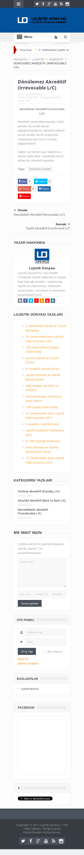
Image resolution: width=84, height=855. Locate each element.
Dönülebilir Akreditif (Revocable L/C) (39, 214)
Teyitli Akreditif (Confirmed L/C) (48, 228)
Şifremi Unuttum (28, 663)
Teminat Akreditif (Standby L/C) (39, 491)
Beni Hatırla (54, 651)
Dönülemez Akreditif (40, 169)
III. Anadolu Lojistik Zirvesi (43, 369)
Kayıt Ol (23, 659)
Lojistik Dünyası (33, 94)
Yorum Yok (23, 100)
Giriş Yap (27, 651)
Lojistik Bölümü (30, 689)
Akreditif (56, 97)
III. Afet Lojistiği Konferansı (43, 441)
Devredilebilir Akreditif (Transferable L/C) (33, 511)
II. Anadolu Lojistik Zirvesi (42, 424)
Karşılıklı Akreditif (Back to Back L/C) (42, 500)
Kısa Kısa (26, 49)
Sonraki (61, 224)
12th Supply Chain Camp (42, 407)
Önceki (22, 210)
